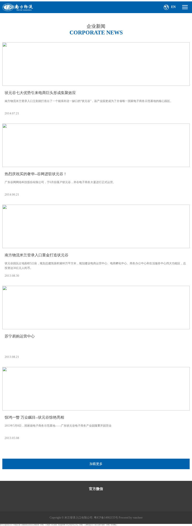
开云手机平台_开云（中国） (75, 525)
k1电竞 (48, 525)
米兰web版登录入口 (6, 525)
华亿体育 (54, 525)
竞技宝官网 (61, 525)
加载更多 (96, 464)
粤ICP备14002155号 (106, 517)
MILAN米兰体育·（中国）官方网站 (105, 525)
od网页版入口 (89, 525)
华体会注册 (16, 525)
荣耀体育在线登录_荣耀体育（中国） (33, 525)
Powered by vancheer (131, 517)
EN (173, 7)
